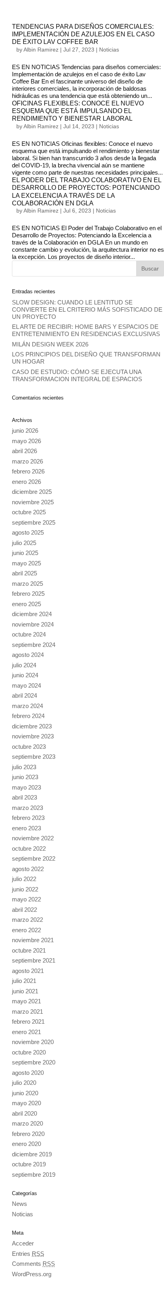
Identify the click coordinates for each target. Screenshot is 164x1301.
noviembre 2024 (33, 624)
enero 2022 (26, 930)
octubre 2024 (29, 634)
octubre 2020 (29, 1052)
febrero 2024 (28, 715)
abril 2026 (24, 451)
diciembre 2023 (32, 726)
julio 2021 (24, 980)
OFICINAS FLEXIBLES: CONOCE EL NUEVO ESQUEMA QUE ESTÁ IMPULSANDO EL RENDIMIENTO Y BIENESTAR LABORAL (78, 111)
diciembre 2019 (32, 1154)
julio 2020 (24, 1082)
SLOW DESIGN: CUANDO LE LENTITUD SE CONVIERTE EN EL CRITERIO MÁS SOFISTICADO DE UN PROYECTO (87, 309)
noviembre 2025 (33, 502)
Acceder (23, 1243)
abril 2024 (24, 695)
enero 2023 (26, 828)
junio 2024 (25, 675)
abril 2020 (24, 1113)
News (19, 1203)
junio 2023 (25, 777)
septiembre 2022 (33, 858)
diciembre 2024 (32, 614)
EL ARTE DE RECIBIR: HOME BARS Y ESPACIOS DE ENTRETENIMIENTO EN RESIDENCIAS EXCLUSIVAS (86, 330)
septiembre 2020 (33, 1062)
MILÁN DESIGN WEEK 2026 (50, 344)
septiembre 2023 (33, 756)
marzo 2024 (27, 705)
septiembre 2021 (33, 960)
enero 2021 (26, 1031)
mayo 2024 (26, 685)
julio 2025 (24, 542)
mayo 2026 (26, 441)
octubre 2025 (29, 512)
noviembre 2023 (33, 736)
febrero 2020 (28, 1133)
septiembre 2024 (33, 644)
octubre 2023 (29, 746)
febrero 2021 (28, 1021)
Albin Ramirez (41, 49)
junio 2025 (25, 552)
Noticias (109, 49)
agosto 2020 (28, 1072)
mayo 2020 (26, 1103)
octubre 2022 (29, 848)
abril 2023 (24, 797)
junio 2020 (25, 1093)
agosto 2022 (28, 868)
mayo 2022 (26, 899)
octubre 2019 (29, 1164)
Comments (33, 1263)
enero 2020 (26, 1143)
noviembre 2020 (33, 1041)
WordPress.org (31, 1274)
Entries (28, 1253)
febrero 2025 (28, 593)
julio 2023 (24, 767)
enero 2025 (26, 604)
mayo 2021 (26, 1001)
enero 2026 (26, 481)
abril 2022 (24, 909)
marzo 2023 (27, 807)
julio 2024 (24, 665)
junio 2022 (25, 889)
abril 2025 (24, 573)
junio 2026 (25, 430)
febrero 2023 (28, 817)
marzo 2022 (27, 919)
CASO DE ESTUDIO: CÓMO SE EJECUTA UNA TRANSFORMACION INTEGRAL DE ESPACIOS (77, 375)
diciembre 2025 (32, 491)
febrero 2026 (28, 471)
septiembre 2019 (33, 1174)
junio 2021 (25, 991)
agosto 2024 (28, 654)
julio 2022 (24, 878)
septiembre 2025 (33, 522)
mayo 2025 (26, 563)
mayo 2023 (26, 787)
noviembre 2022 (33, 838)
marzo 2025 (27, 583)
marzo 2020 (27, 1123)
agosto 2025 (28, 532)
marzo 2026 (27, 461)
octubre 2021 (29, 950)
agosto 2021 (28, 970)
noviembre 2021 (33, 940)
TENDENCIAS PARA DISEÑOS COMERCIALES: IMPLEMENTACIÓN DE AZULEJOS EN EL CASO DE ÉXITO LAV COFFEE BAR (83, 34)
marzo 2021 (27, 1011)
